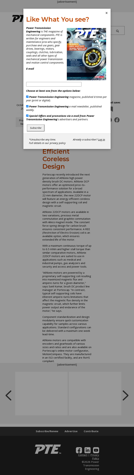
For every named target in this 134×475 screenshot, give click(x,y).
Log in (101, 139)
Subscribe (35, 127)
